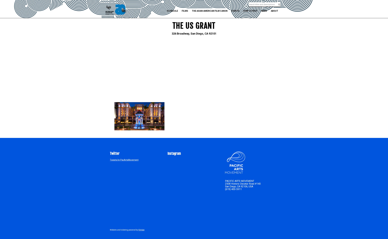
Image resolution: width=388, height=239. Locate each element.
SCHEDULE (172, 11)
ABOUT (274, 11)
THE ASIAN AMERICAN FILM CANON (209, 11)
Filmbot (141, 230)
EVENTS (235, 11)
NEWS (264, 11)
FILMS (185, 11)
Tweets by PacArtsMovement (124, 160)
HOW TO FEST (250, 11)
